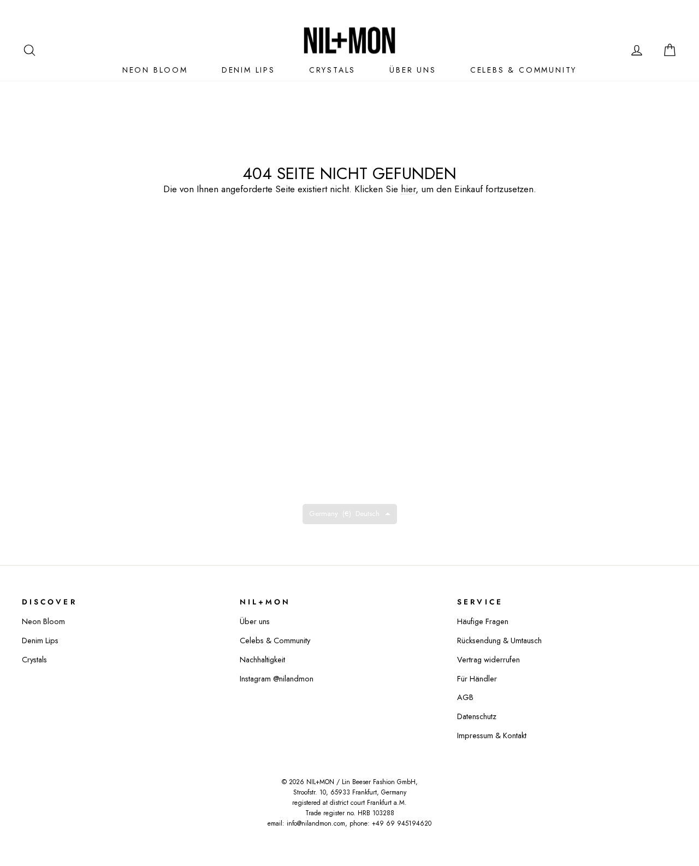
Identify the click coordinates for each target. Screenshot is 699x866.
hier (408, 188)
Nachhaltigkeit (262, 659)
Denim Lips (40, 640)
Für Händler (477, 678)
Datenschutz (476, 716)
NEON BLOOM (155, 69)
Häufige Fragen (482, 621)
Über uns (412, 69)
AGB (465, 697)
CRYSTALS (332, 69)
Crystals (34, 659)
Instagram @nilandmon (276, 678)
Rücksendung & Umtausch (499, 640)
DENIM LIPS (248, 69)
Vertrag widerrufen (488, 659)
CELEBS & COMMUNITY (523, 69)
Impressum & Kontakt (491, 735)
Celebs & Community (275, 640)
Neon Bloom (43, 621)
